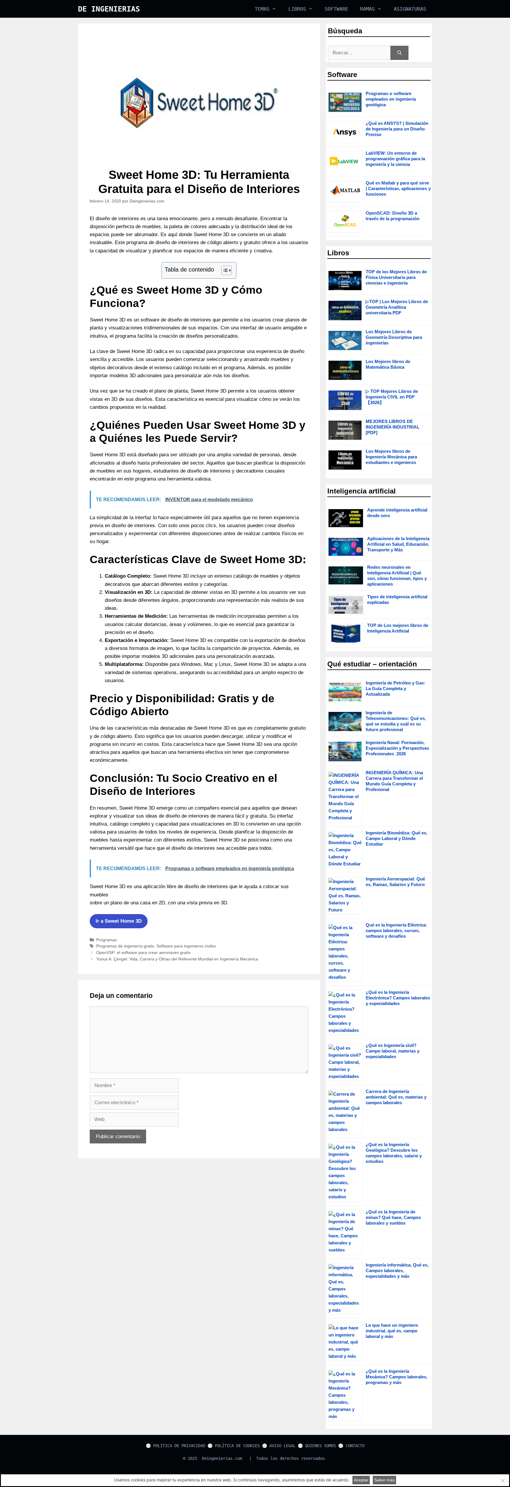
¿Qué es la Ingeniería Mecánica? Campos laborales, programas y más (396, 1377)
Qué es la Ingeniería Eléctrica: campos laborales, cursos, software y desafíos (396, 930)
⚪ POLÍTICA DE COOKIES (233, 1445)
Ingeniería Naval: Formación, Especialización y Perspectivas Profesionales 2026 (397, 748)
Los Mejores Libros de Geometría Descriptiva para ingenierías (394, 337)
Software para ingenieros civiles (186, 946)
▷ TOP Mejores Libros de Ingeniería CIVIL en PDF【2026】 (392, 397)
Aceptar (361, 1480)
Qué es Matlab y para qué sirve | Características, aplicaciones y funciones (398, 188)
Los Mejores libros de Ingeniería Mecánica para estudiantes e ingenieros (391, 457)
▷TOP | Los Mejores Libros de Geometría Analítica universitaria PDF (397, 307)
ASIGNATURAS (410, 9)
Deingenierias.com (222, 1458)
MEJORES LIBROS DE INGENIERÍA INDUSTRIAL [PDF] (392, 427)
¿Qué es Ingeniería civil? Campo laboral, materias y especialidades (392, 1051)
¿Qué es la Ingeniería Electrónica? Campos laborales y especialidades (398, 998)
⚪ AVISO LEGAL (278, 1445)
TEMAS (262, 9)
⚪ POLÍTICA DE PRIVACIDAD (175, 1445)
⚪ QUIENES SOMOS (317, 1445)
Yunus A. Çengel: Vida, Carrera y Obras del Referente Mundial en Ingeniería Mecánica (177, 959)
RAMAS (367, 9)
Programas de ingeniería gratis (125, 946)
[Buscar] (399, 53)
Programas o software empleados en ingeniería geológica (391, 99)
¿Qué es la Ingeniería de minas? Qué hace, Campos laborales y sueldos (393, 1217)
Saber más (384, 1480)
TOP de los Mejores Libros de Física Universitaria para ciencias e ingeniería (396, 277)
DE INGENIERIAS (109, 9)
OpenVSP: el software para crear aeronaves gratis (143, 952)
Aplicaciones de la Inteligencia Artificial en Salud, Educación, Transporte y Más (398, 544)
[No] (503, 1480)
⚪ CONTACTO (351, 1445)
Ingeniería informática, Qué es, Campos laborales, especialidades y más (397, 1270)
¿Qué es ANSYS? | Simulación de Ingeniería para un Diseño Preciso (397, 129)
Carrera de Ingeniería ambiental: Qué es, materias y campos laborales (396, 1097)
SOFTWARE (336, 9)
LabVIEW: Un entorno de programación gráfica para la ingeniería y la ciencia (395, 159)
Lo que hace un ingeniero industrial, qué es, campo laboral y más (392, 1331)
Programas (106, 939)
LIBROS (297, 9)
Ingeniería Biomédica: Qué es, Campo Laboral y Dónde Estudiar (396, 838)
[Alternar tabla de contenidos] (223, 270)
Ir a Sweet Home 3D (119, 921)
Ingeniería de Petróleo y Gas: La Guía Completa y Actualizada (395, 688)
